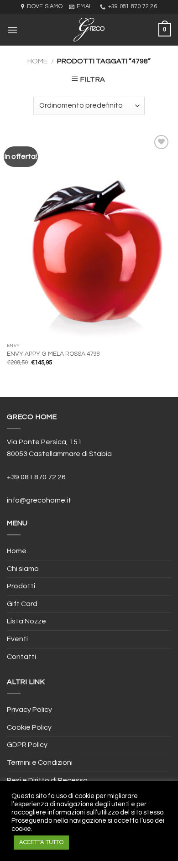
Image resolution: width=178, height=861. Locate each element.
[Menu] (12, 30)
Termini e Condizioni (40, 762)
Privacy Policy (29, 709)
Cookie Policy (29, 727)
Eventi (17, 639)
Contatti (21, 656)
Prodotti (21, 586)
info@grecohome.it (39, 500)
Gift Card (22, 603)
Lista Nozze (26, 621)
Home (37, 61)
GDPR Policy (27, 744)
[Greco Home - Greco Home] (89, 30)
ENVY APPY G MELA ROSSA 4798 (53, 354)
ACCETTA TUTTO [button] (41, 842)
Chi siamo (23, 568)
